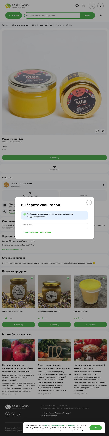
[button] (89, 202)
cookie (46, 425)
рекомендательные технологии (63, 425)
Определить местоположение (37, 232)
